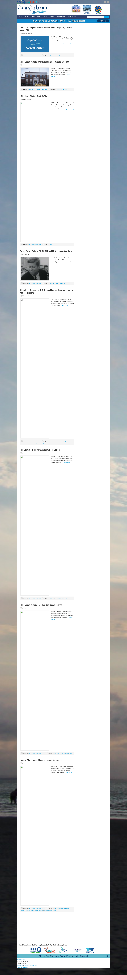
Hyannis (59, 89)
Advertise (26, 965)
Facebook (108, 2)
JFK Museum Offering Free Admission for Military (40, 449)
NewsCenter (38, 55)
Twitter (105, 2)
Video (38, 443)
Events (45, 17)
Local (20, 17)
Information (32, 89)
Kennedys (54, 55)
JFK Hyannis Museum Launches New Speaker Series (41, 604)
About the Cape (72, 17)
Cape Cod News (59, 441)
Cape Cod (52, 441)
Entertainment (36, 17)
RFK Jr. (58, 55)
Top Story (44, 753)
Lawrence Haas (52, 910)
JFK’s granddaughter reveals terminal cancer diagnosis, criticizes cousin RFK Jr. (46, 29)
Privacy (32, 967)
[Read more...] (67, 43)
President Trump (59, 283)
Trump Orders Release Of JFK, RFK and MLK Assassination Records (47, 251)
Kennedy (35, 443)
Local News (32, 55)
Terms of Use (33, 965)
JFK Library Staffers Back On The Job (35, 96)
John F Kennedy (39, 910)
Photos (52, 17)
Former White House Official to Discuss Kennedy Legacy (42, 759)
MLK (53, 283)
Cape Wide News (61, 17)
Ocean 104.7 (37, 2)
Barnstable (58, 908)
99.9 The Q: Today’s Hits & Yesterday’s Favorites (21, 2)
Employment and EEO (22, 967)
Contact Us (20, 965)
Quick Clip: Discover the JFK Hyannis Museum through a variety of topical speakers (46, 291)
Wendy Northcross (44, 443)
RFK (64, 283)
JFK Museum (66, 89)
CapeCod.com (40, 9)
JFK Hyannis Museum (67, 753)
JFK (51, 55)
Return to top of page (24, 972)
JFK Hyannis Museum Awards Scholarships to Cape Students (44, 61)
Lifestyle (27, 17)
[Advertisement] (47, 929)
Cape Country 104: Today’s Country (29, 2)
